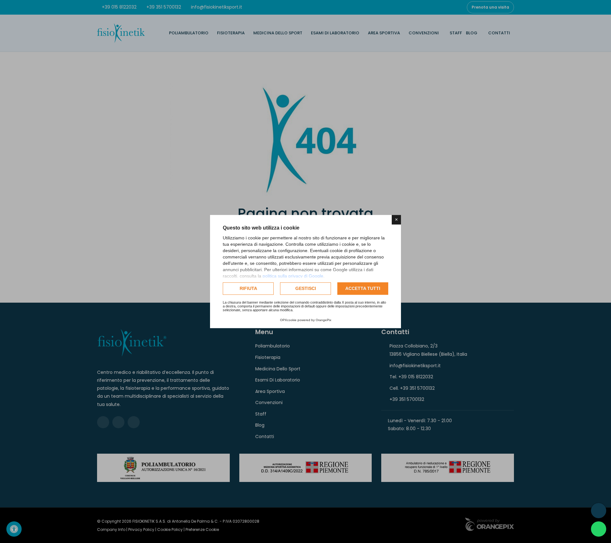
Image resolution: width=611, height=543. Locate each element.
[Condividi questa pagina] (598, 510)
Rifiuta (248, 288)
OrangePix (323, 320)
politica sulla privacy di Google (293, 275)
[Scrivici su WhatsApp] (598, 529)
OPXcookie (288, 320)
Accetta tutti (362, 288)
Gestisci (305, 288)
